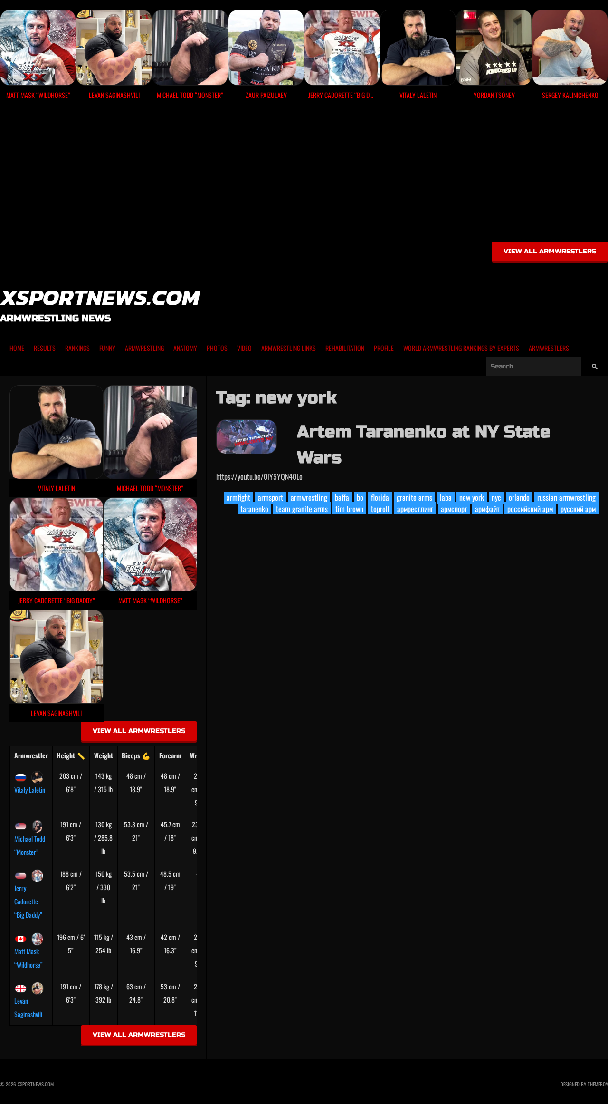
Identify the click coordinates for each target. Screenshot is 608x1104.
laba (446, 497)
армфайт (487, 508)
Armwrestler (31, 755)
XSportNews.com (100, 297)
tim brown (349, 508)
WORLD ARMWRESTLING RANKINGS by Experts (461, 348)
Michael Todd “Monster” (29, 845)
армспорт (454, 508)
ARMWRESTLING (144, 348)
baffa (342, 497)
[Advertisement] (304, 174)
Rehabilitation (344, 348)
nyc (496, 497)
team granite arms (302, 508)
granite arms (414, 497)
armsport (270, 497)
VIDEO (244, 348)
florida (380, 497)
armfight (238, 497)
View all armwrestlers (550, 251)
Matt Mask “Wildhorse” (28, 957)
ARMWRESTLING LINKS (288, 348)
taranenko (254, 508)
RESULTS (45, 348)
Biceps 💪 (136, 755)
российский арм (530, 508)
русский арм (578, 508)
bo (360, 497)
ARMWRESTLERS (549, 348)
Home (17, 348)
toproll (380, 508)
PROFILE (384, 348)
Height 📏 (71, 755)
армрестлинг (415, 508)
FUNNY (107, 348)
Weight (103, 755)
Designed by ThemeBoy (584, 1084)
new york (471, 497)
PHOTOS (217, 348)
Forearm (170, 755)
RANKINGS (77, 348)
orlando (519, 497)
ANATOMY (185, 348)
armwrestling (309, 497)
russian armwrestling (566, 497)
